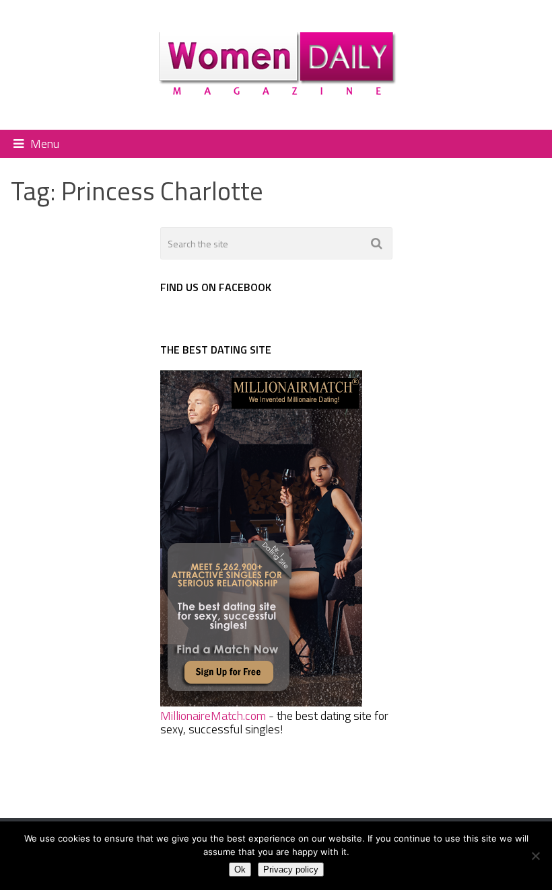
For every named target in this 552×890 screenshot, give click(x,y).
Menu (44, 143)
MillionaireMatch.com (213, 715)
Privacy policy (290, 869)
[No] (535, 855)
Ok (240, 869)
